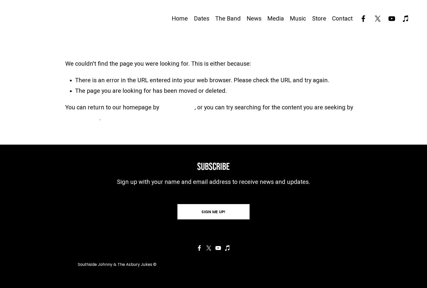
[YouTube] (392, 19)
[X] (378, 19)
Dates (201, 18)
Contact (342, 18)
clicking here (178, 107)
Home (180, 18)
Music (298, 18)
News (254, 18)
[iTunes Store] (406, 19)
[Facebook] (363, 19)
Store (319, 18)
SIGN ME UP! (213, 212)
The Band (228, 18)
